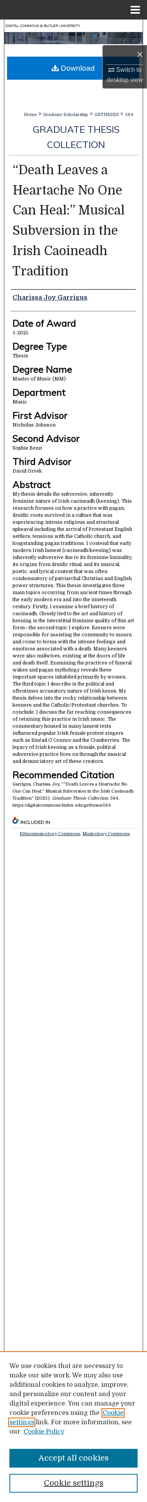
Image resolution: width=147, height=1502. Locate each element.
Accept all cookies (73, 1458)
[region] (73, 1426)
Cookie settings (73, 1483)
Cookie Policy (44, 1431)
